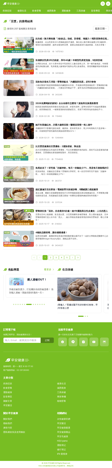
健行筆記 (61, 449)
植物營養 (61, 401)
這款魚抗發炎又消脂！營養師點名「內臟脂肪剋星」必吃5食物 (66, 81)
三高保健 (80, 10)
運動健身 (66, 10)
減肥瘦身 (51, 10)
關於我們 (7, 419)
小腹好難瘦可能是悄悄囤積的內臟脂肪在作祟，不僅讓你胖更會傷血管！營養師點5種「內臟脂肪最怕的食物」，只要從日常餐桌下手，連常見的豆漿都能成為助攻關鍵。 (71, 86)
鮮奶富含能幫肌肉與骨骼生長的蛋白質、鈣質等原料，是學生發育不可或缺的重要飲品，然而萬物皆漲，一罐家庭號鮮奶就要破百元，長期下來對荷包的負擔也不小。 (71, 108)
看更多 (47, 269)
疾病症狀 (7, 10)
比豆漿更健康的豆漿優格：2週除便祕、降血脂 (58, 146)
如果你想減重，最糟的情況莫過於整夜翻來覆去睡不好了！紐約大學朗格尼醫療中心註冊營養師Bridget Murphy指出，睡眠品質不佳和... (72, 237)
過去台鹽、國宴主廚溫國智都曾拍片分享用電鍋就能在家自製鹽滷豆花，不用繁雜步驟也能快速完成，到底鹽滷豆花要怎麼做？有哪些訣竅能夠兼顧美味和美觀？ (72, 194)
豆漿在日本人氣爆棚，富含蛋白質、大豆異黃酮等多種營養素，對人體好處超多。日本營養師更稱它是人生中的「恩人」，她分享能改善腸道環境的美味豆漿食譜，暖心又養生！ (72, 217)
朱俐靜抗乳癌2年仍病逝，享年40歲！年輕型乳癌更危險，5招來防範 (69, 60)
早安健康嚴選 (63, 427)
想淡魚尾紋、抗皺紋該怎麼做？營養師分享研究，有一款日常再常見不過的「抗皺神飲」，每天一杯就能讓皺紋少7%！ (71, 172)
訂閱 (47, 340)
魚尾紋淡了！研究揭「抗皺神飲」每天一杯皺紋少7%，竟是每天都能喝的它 (72, 167)
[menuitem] (7, 10)
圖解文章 (7, 401)
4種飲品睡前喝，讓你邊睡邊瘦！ (52, 232)
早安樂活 (7, 405)
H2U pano (62, 440)
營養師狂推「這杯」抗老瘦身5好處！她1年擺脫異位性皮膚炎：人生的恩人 (72, 211)
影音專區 (95, 10)
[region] (29, 287)
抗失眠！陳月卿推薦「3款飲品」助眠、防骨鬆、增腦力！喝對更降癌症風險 (71, 38)
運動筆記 (61, 445)
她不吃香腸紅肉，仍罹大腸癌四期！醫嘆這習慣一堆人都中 (64, 124)
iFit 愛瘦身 (62, 453)
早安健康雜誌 (63, 432)
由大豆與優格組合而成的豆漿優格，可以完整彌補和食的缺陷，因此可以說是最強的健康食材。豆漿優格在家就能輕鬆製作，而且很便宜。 (72, 151)
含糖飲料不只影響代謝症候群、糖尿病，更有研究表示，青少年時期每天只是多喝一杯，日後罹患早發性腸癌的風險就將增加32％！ (71, 129)
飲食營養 (36, 10)
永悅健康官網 (63, 419)
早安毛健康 (62, 436)
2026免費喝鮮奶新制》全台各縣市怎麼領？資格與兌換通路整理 (67, 103)
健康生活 (21, 10)
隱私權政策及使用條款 (14, 432)
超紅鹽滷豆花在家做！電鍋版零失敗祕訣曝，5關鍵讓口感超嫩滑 (67, 189)
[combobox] (101, 28)
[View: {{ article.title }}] (18, 45)
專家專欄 (61, 396)
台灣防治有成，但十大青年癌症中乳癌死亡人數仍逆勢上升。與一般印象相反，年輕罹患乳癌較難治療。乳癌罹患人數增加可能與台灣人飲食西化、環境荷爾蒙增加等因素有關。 (72, 66)
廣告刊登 (7, 427)
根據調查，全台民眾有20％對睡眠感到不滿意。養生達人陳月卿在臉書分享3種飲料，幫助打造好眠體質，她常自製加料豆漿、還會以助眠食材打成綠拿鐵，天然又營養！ (72, 43)
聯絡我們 (7, 423)
